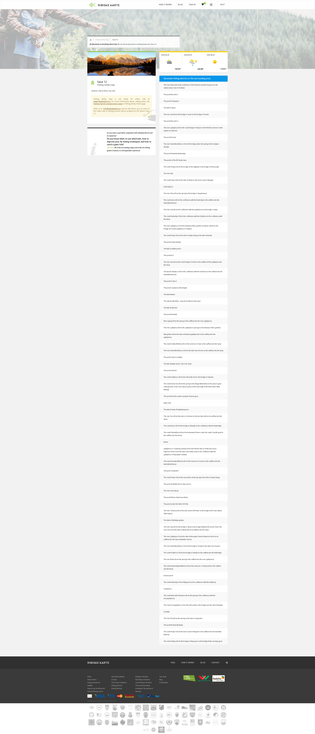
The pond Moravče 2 (171, 94)
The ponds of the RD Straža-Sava (175, 160)
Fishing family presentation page (108, 104)
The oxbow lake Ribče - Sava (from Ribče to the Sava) (182, 301)
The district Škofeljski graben (174, 520)
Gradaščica (168, 589)
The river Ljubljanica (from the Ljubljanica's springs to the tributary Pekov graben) (192, 328)
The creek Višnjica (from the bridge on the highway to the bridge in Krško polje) (191, 167)
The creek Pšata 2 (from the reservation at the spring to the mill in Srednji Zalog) (192, 477)
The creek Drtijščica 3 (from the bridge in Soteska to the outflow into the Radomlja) (192, 553)
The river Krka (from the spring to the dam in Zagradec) (183, 618)
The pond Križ (168, 255)
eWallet (90, 685)
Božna (166, 442)
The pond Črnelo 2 (170, 281)
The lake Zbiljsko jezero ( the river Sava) (177, 364)
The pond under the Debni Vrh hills (176, 504)
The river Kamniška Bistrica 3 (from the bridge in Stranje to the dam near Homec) (192, 546)
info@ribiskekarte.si (112, 108)
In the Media (163, 682)
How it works (165, 4)
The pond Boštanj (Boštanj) (173, 625)
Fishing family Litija (102, 40)
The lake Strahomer (170, 308)
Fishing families (116, 688)
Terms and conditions (119, 682)
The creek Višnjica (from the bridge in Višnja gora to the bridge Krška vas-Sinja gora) (193, 641)
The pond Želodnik (170, 314)
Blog (180, 4)
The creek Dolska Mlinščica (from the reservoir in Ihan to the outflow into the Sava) (192, 344)
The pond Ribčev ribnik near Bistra (176, 497)
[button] (211, 4)
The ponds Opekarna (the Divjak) (175, 288)
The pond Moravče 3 (171, 121)
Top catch (162, 677)
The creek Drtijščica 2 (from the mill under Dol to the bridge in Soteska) (188, 377)
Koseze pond (168, 576)
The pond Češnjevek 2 (171, 101)
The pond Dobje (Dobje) (172, 242)
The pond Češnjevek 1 (171, 471)
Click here (110, 148)
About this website (117, 677)
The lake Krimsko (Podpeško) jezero (176, 410)
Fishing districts (116, 685)
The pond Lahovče (170, 370)
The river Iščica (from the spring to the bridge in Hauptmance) (185, 193)
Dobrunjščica (168, 187)
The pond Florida (170, 137)
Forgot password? (93, 682)
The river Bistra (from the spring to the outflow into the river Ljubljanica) (189, 559)
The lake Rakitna (169, 294)
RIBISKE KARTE (109, 5)
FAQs (173, 662)
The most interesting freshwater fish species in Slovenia (144, 688)
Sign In (192, 4)
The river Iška (168, 173)
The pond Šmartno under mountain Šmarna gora (181, 396)
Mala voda (167, 403)
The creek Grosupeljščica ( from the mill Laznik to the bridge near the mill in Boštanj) (193, 605)
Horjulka (167, 612)
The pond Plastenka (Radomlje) (174, 153)
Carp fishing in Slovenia (143, 682)
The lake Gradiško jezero (172, 249)
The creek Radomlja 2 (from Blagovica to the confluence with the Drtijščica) (190, 582)
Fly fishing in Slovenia (142, 680)
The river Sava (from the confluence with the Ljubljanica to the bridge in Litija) (190, 210)
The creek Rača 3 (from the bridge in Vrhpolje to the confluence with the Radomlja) (192, 426)
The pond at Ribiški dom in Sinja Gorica (177, 484)
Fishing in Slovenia (141, 677)
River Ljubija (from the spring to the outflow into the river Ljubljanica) (188, 321)
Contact (215, 662)
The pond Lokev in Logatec (173, 357)
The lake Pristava (169, 108)
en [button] (221, 4)
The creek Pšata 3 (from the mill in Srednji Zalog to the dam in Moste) (188, 235)
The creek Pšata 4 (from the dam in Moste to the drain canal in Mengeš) (188, 180)
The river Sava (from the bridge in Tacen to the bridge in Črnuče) (186, 114)
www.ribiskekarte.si (102, 101)
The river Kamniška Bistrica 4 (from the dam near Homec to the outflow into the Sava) (193, 350)
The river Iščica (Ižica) (171, 491)
